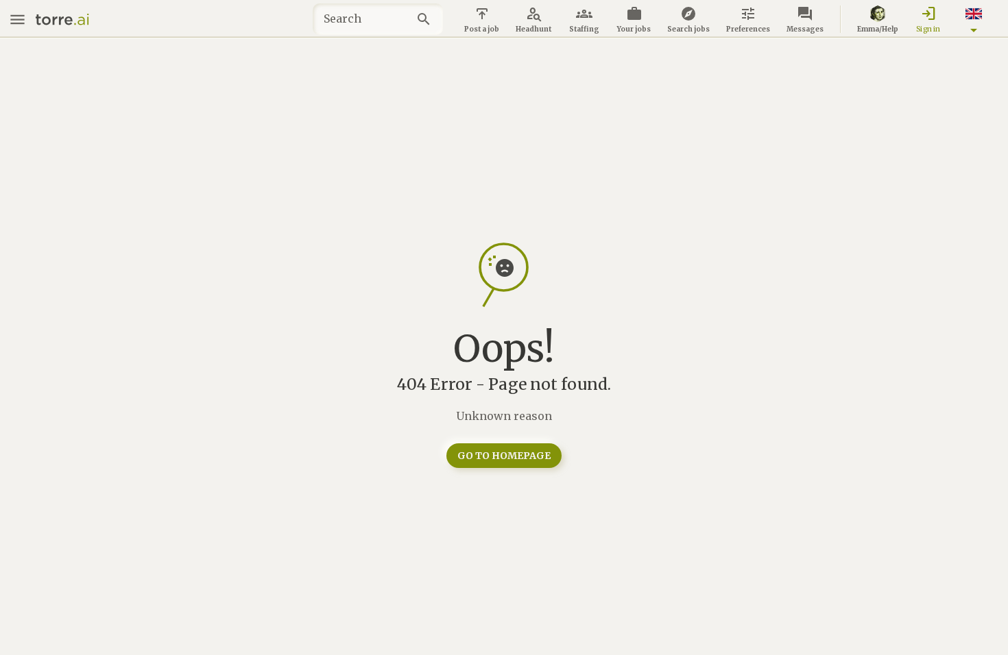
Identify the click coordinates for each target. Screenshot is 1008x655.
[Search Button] (427, 19)
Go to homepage (504, 455)
